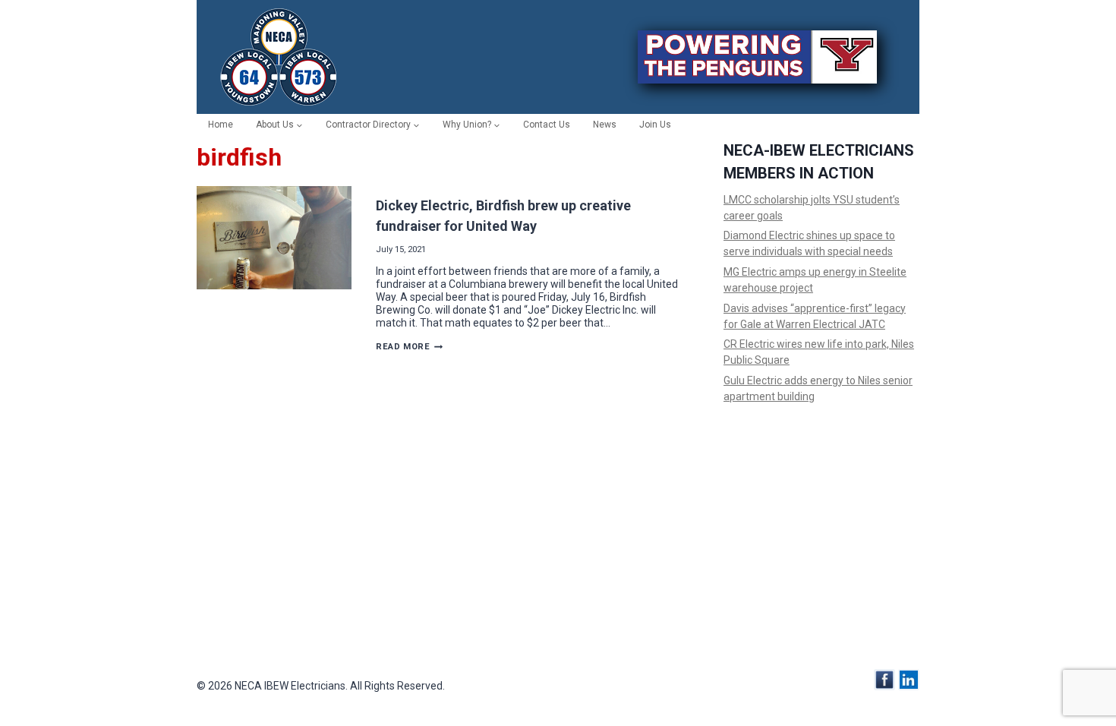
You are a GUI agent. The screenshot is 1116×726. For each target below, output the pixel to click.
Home (220, 124)
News (604, 124)
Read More (409, 347)
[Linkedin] (908, 679)
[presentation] (274, 237)
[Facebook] (884, 679)
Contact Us (546, 124)
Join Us (655, 124)
